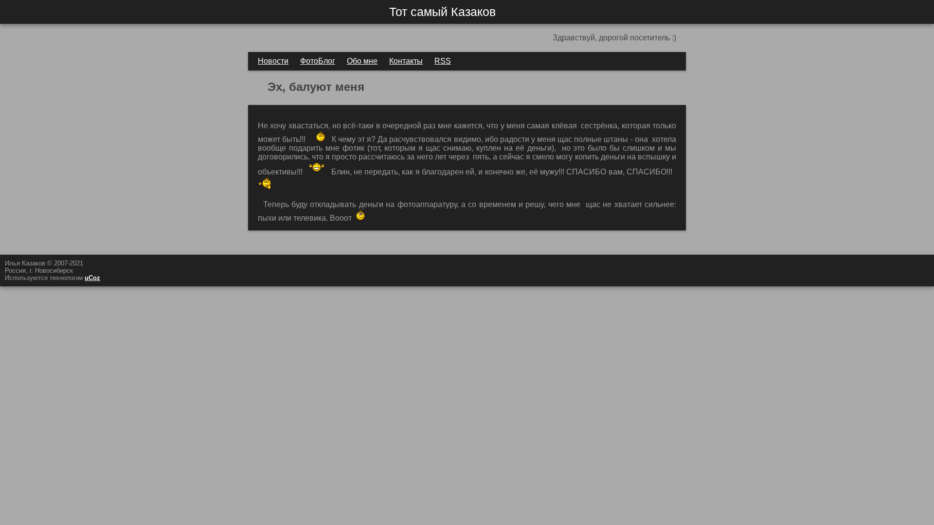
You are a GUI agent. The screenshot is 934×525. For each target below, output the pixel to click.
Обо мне (362, 61)
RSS (442, 61)
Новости (273, 61)
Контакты (406, 61)
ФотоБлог (317, 61)
